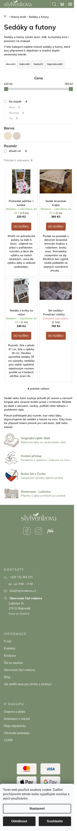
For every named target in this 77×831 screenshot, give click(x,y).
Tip (13, 118)
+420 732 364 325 (21, 577)
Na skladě (18, 101)
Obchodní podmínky (17, 733)
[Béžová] (8, 136)
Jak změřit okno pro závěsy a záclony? (28, 684)
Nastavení (37, 808)
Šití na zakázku (13, 662)
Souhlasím (55, 821)
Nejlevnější (24, 64)
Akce (14, 107)
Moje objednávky (15, 726)
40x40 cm (18, 151)
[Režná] (17, 136)
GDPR (8, 740)
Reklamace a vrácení (17, 718)
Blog (7, 677)
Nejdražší (38, 64)
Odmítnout (19, 821)
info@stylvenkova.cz (22, 590)
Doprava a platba (14, 711)
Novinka (16, 112)
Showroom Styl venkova (19, 670)
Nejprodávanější (55, 64)
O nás (7, 641)
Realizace (10, 655)
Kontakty (10, 648)
